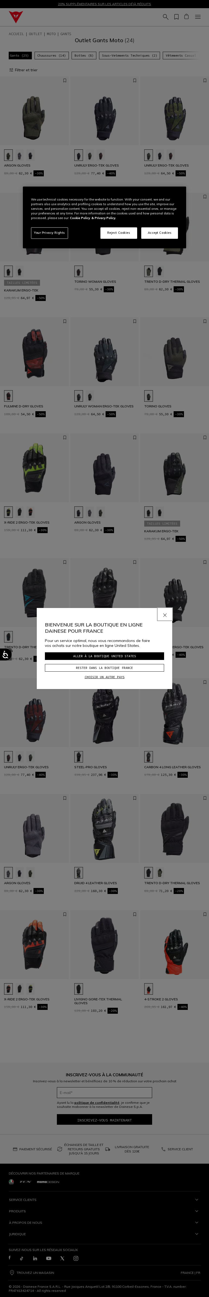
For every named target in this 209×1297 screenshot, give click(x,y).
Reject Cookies (118, 233)
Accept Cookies (160, 233)
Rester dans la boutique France (104, 668)
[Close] (165, 614)
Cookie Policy (80, 218)
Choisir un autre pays (105, 677)
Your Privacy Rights (49, 233)
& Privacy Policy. (103, 218)
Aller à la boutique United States (104, 656)
